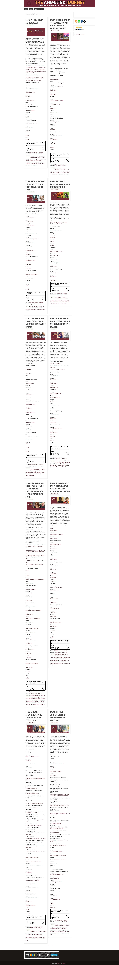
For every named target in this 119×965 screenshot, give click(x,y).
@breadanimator (53, 552)
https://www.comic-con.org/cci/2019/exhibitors (35, 851)
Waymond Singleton (64, 663)
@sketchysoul (28, 117)
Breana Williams (56, 657)
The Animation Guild (35, 163)
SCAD (68, 660)
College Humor (53, 300)
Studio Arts (32, 937)
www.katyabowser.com (30, 606)
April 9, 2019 (53, 328)
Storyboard (28, 309)
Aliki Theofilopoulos (63, 167)
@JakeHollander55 (54, 387)
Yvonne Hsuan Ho (31, 475)
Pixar (34, 160)
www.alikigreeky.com (54, 79)
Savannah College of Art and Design (60, 660)
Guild (69, 462)
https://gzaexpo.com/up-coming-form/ (33, 825)
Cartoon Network (40, 468)
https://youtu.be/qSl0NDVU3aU (56, 86)
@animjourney (29, 96)
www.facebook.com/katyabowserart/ (33, 610)
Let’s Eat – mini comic (30, 225)
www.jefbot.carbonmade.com (32, 124)
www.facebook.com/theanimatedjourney (34, 865)
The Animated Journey (35, 161)
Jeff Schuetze (64, 300)
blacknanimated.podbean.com (56, 534)
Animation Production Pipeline (35, 697)
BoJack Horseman (39, 159)
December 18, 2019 (55, 30)
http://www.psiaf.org (54, 786)
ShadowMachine (38, 160)
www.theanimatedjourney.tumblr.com (34, 861)
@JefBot (27, 139)
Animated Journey (58, 297)
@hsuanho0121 (29, 390)
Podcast (68, 300)
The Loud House (42, 163)
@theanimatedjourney (30, 92)
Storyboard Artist (60, 173)
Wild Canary (33, 704)
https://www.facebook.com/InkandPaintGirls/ (35, 579)
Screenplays (40, 700)
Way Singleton (38, 309)
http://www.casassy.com (31, 589)
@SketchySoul (28, 114)
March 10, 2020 (29, 24)
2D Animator (57, 167)
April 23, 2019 (29, 328)
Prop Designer (32, 471)
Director (61, 169)
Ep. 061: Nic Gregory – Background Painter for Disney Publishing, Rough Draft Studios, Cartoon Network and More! (36, 71)
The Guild (65, 466)
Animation (42, 156)
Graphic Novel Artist (39, 932)
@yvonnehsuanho (29, 387)
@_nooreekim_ (29, 369)
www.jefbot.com (29, 127)
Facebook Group (53, 530)
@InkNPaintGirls (29, 583)
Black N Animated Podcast (31, 233)
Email (39, 153)
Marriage (27, 700)
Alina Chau (32, 929)
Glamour (57, 300)
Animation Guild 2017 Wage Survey (57, 369)
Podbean (27, 573)
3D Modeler (62, 460)
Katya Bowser (43, 698)
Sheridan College (39, 471)
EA (35, 932)
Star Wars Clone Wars (33, 935)
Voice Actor (65, 173)
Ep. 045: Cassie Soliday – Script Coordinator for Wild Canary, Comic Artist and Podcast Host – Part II (35, 552)
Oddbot (41, 307)
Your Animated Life (41, 704)
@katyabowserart (29, 614)
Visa (37, 474)
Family (30, 698)
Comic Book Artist (41, 306)
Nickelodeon (30, 160)
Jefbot (60, 300)
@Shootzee (28, 131)
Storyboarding (28, 161)
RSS (41, 153)
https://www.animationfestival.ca (32, 793)
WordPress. (64, 963)
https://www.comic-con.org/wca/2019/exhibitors (35, 838)
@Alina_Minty (28, 768)
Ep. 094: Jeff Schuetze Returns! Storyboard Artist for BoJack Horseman (60, 184)
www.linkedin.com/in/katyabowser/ (33, 618)
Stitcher (27, 575)
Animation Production (41, 695)
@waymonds (53, 569)
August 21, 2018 (54, 722)
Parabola (59, 963)
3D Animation (38, 156)
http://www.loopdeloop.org (31, 788)
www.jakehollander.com (55, 375)
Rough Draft (65, 463)
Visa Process (32, 164)
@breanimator (53, 548)
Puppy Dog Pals (35, 700)
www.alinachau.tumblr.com (31, 764)
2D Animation (33, 156)
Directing (43, 159)
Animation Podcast (33, 157)
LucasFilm (35, 934)
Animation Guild (64, 297)
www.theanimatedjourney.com (32, 88)
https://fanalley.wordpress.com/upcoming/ (34, 803)
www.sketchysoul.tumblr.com (32, 887)
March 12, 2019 (29, 499)
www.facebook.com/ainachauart (32, 756)
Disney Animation (66, 169)
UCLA (27, 940)
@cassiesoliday (29, 593)
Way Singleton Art (29, 221)
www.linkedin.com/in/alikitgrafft (57, 83)
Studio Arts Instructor (38, 937)
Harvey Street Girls (58, 172)
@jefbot (27, 135)
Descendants (57, 169)
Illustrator (27, 934)
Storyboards (55, 303)
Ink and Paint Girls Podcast (35, 698)
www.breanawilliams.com (55, 544)
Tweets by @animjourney (80, 34)
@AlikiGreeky (53, 90)
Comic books (32, 307)
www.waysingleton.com (30, 217)
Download (41, 152)
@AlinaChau (28, 760)
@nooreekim (28, 373)
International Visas (38, 469)
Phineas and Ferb (53, 173)
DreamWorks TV (62, 170)
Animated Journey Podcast (59, 654)
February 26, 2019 (54, 493)
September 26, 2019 (55, 189)
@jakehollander (53, 383)
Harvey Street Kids (65, 172)
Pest (26, 377)
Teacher (43, 937)
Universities (28, 164)
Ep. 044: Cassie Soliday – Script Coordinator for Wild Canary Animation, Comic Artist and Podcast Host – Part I (35, 546)
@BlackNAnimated (54, 538)
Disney (27, 160)
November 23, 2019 (30, 191)
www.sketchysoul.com (30, 110)
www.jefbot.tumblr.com (30, 905)
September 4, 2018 (30, 722)
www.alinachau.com (30, 752)
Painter (38, 934)
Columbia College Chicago (64, 657)
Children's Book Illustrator (34, 931)
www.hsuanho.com (30, 383)
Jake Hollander (52, 463)
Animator (32, 306)
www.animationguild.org (55, 363)
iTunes (27, 570)
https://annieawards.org (31, 807)
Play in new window (33, 152)
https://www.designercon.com (32, 812)
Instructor (31, 934)
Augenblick (36, 306)
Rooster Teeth (52, 301)
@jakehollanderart (54, 379)
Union (66, 303)
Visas (39, 474)
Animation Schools (32, 159)
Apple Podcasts (33, 153)
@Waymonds (28, 229)
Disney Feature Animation (54, 170)
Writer (68, 173)
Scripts (31, 701)
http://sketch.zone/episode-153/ (32, 880)
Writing (36, 164)
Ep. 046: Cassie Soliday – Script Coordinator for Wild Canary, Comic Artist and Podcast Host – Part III (35, 557)
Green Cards (32, 469)
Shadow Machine (58, 301)
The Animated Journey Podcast (31, 474)
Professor (27, 935)
